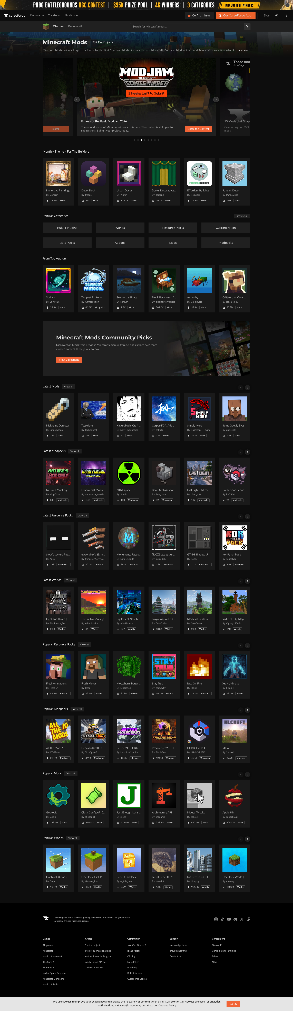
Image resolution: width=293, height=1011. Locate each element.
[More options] (286, 15)
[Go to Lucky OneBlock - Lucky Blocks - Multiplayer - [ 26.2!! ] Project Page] (128, 868)
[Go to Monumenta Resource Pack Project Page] (128, 546)
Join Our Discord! (136, 945)
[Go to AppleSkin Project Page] (234, 804)
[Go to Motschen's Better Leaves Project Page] (128, 675)
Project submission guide (98, 951)
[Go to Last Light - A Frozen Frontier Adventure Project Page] (199, 481)
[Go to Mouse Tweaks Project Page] (199, 804)
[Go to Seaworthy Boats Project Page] (128, 288)
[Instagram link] (216, 919)
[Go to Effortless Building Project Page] (199, 182)
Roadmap (132, 968)
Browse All (75, 26)
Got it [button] (233, 1003)
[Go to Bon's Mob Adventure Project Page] (164, 481)
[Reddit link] (248, 919)
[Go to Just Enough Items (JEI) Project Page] (128, 804)
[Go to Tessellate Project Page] (93, 417)
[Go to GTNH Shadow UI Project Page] (199, 546)
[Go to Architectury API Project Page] (164, 804)
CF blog (131, 956)
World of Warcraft (52, 956)
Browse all (242, 216)
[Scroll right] (247, 387)
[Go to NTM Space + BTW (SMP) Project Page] (128, 481)
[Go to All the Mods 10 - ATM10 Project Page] (58, 739)
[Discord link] (235, 919)
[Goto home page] (14, 15)
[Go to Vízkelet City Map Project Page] (234, 610)
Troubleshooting (178, 951)
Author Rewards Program (98, 956)
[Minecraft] (46, 26)
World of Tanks (50, 984)
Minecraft (48, 951)
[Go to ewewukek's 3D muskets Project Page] (93, 546)
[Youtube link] (229, 919)
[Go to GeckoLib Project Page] (58, 804)
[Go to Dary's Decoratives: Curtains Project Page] (164, 182)
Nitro (214, 962)
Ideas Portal (133, 951)
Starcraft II (48, 968)
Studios (69, 15)
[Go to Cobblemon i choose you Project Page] (234, 481)
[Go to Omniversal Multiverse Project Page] (93, 481)
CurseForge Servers (137, 979)
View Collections (69, 359)
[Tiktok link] (222, 919)
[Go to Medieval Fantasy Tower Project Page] (199, 610)
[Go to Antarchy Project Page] (199, 288)
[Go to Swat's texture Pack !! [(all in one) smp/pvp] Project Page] (58, 546)
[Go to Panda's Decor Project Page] (234, 182)
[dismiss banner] (288, 5)
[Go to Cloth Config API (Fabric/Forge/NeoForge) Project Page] (93, 804)
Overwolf (217, 945)
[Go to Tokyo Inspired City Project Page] (164, 610)
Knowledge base (178, 945)
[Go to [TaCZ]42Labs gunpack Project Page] (164, 546)
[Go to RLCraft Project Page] (234, 739)
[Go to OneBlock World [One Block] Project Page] (234, 868)
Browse (35, 15)
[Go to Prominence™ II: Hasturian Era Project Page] (164, 739)
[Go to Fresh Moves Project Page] (93, 675)
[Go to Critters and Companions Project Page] (234, 288)
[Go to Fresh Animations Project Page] (58, 675)
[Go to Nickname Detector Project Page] (58, 417)
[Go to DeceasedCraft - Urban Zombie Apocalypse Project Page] (93, 739)
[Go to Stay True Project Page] (164, 675)
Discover (59, 26)
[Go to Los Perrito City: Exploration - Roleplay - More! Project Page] (199, 868)
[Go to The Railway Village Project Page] (93, 610)
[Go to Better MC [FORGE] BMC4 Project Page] (128, 739)
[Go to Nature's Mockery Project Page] (58, 481)
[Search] (247, 26)
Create (52, 15)
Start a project (92, 945)
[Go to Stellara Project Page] (58, 288)
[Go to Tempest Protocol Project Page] (93, 288)
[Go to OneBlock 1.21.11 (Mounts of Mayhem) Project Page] (93, 868)
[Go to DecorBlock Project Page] (93, 182)
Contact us (175, 956)
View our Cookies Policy (161, 1005)
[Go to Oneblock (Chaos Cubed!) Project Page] (58, 868)
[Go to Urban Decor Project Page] (128, 182)
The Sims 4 (48, 962)
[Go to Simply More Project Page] (199, 417)
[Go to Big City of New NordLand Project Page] (128, 610)
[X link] (242, 919)
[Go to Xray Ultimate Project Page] (234, 675)
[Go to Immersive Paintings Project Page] (58, 182)
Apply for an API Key (96, 962)
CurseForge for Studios (224, 951)
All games (48, 945)
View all (68, 386)
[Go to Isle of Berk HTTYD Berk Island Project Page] (164, 868)
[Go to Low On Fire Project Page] (199, 675)
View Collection (189, 129)
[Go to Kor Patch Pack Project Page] (234, 546)
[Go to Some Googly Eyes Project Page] (234, 417)
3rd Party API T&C (94, 968)
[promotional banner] (146, 5)
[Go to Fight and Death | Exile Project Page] (58, 610)
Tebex (215, 956)
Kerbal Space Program (54, 973)
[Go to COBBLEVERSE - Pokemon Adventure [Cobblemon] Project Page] (199, 739)
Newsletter (133, 962)
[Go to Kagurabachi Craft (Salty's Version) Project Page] (128, 417)
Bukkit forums (134, 973)
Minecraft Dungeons (53, 979)
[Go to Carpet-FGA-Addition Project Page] (164, 417)
